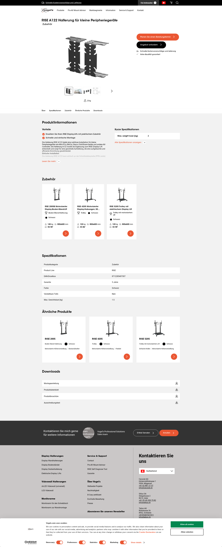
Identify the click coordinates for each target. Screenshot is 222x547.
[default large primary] (66, 233)
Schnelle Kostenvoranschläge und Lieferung (63, 2)
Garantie (90, 473)
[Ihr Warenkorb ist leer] (171, 3)
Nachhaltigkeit (93, 490)
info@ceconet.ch (146, 488)
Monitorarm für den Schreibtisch (55, 503)
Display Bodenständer (51, 465)
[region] (87, 57)
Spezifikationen (55, 111)
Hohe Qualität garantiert (150, 54)
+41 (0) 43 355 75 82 (147, 500)
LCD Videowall (47, 490)
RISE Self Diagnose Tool (97, 469)
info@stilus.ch (145, 502)
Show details (136, 542)
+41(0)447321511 (146, 515)
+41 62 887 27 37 (146, 486)
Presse (90, 503)
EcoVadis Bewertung (95, 499)
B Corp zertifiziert (94, 495)
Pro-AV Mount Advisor (96, 465)
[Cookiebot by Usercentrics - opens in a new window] (31, 542)
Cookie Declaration (147, 532)
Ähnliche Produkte (82, 111)
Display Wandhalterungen (52, 461)
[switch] (82, 542)
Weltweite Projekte (94, 486)
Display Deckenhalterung (52, 469)
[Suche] (163, 3)
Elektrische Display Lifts (51, 473)
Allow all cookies (187, 524)
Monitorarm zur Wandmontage (54, 507)
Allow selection (187, 532)
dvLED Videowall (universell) (53, 486)
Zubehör (68, 111)
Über (43, 111)
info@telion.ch (145, 517)
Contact (90, 461)
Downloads (98, 111)
